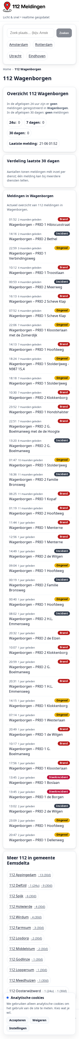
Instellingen (18, 1028)
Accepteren (17, 1020)
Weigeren (39, 1020)
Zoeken (64, 33)
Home (7, 69)
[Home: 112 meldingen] (24, 7)
